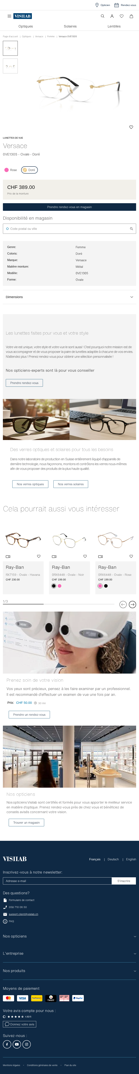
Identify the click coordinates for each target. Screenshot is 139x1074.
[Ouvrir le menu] (10, 16)
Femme (51, 36)
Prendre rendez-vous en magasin (69, 207)
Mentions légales (11, 1065)
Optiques (26, 36)
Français (95, 859)
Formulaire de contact (21, 900)
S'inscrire (123, 881)
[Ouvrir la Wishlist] (122, 16)
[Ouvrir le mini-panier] (131, 16)
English (131, 859)
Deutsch (114, 859)
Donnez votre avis (22, 1024)
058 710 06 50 (18, 907)
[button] (112, 16)
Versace (39, 36)
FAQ (11, 921)
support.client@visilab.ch (23, 914)
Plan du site (70, 1065)
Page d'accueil (10, 36)
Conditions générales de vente (42, 1065)
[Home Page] (22, 16)
